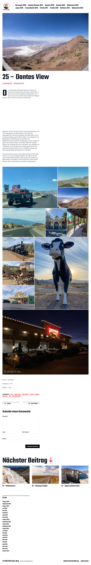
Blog (12, 394)
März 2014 (5, 546)
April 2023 (5, 515)
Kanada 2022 (60, 5)
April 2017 (4, 537)
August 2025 (5, 506)
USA (10, 396)
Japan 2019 (19, 8)
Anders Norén (29, 561)
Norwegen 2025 (20, 5)
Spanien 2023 (49, 5)
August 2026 (5, 502)
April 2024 (5, 513)
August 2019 (5, 528)
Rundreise (5, 396)
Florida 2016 (54, 8)
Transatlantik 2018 (31, 8)
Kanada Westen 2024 (35, 5)
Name (4, 432)
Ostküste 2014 (65, 8)
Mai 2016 (4, 542)
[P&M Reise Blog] (6, 7)
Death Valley (25, 394)
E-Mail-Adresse (25, 432)
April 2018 (5, 535)
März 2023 (5, 517)
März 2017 (5, 540)
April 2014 (5, 544)
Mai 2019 (4, 533)
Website (4, 438)
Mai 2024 (4, 511)
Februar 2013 (5, 551)
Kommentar (5, 416)
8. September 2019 (7, 83)
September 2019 (6, 526)
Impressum (85, 561)
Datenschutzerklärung (71, 561)
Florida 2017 (44, 8)
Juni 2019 (4, 531)
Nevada (32, 394)
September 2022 (6, 522)
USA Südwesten (16, 396)
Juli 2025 (4, 508)
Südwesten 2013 (77, 8)
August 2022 (5, 524)
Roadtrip (37, 394)
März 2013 (5, 549)
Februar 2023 (5, 519)
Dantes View (17, 394)
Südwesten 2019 (72, 5)
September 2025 (6, 504)
